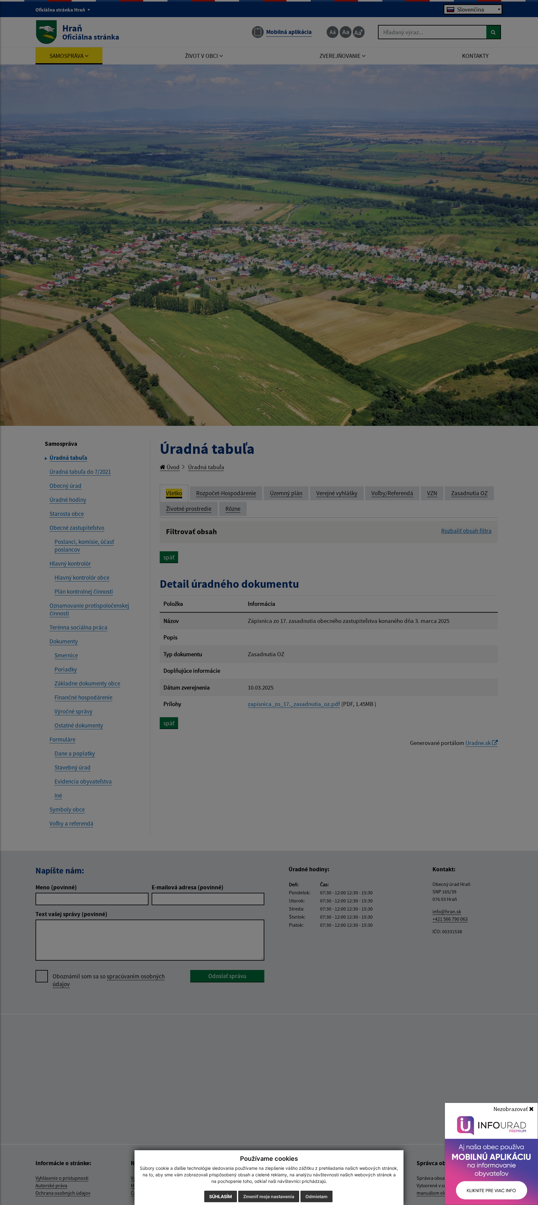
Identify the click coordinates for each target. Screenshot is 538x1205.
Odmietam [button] (316, 1196)
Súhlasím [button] (220, 1196)
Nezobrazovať (511, 1109)
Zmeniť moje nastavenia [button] (268, 1196)
